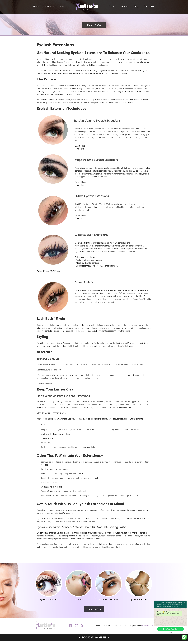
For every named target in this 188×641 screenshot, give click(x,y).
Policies (112, 6)
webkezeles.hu (147, 625)
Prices (61, 6)
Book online (149, 6)
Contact (124, 6)
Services (49, 6)
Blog (136, 6)
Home (36, 6)
